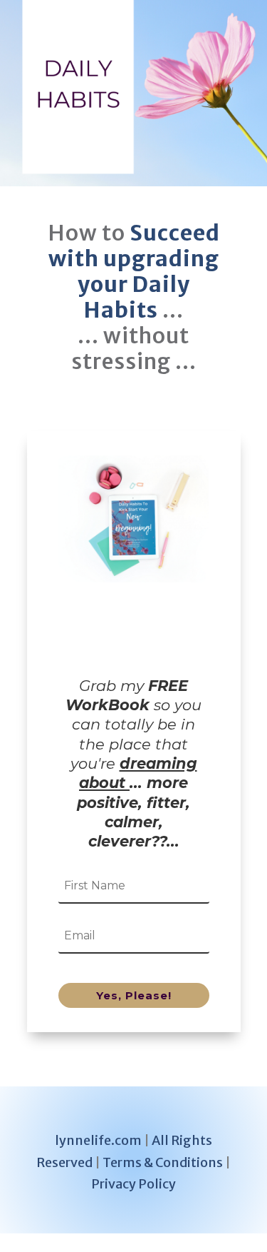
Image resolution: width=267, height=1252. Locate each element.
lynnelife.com (98, 1140)
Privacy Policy (133, 1184)
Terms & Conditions (163, 1162)
